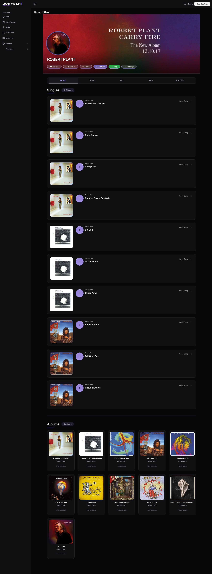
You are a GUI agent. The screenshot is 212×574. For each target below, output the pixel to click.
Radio (87, 67)
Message (130, 67)
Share (70, 67)
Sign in (190, 4)
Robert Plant (89, 100)
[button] (15, 4)
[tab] (63, 81)
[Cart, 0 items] (185, 4)
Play (115, 67)
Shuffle (102, 67)
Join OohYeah (202, 4)
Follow (55, 67)
